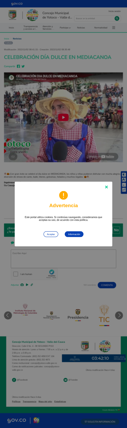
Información (74, 234)
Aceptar (51, 234)
